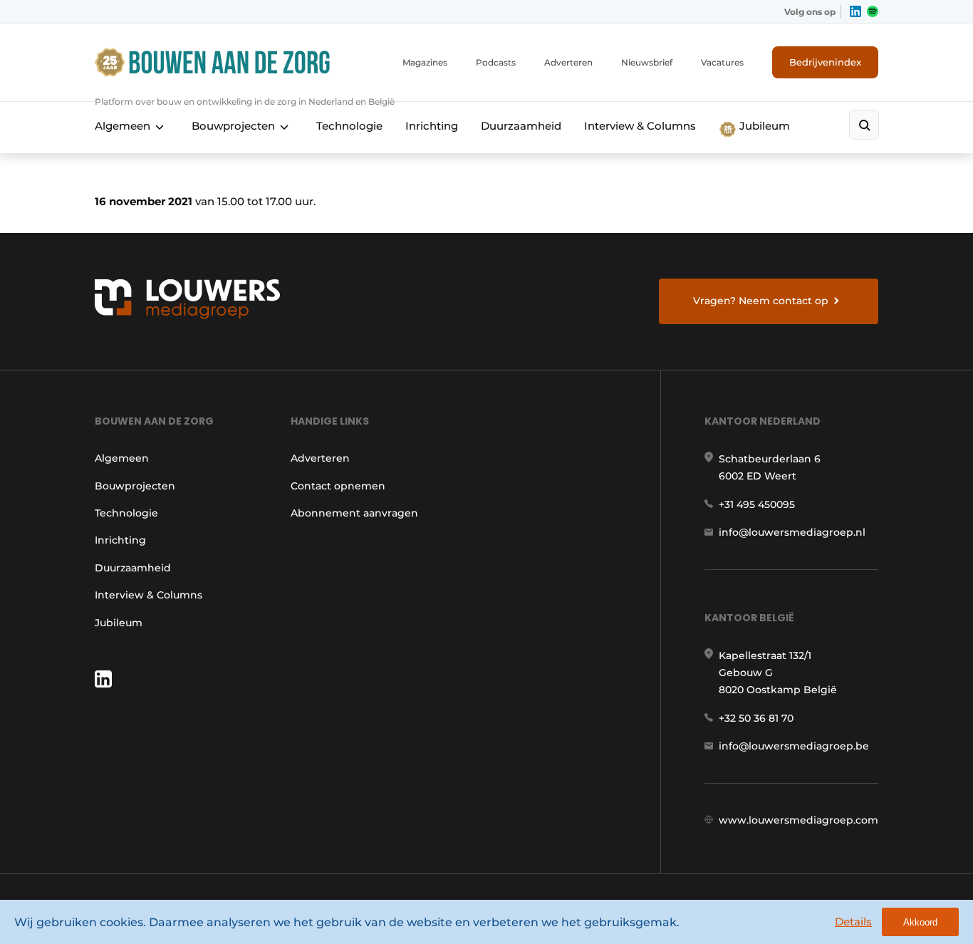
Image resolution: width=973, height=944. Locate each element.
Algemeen (122, 126)
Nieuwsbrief (646, 62)
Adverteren (568, 62)
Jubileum (763, 126)
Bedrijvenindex (825, 62)
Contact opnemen (338, 485)
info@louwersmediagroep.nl (792, 532)
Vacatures (722, 62)
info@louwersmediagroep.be (794, 746)
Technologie (349, 126)
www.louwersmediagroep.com (798, 820)
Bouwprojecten (233, 126)
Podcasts (496, 62)
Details (853, 921)
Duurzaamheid (521, 126)
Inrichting (431, 126)
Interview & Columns (640, 126)
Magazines (424, 62)
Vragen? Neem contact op (760, 300)
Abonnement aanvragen (354, 513)
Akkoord (920, 922)
